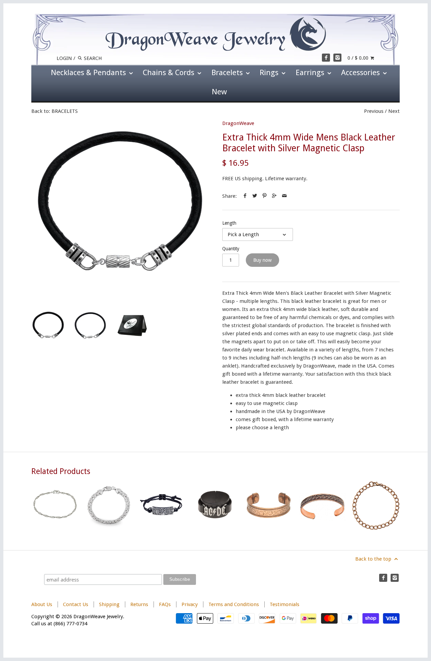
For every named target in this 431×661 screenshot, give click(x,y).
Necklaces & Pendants (89, 72)
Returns (140, 604)
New (219, 91)
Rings (270, 72)
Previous (374, 111)
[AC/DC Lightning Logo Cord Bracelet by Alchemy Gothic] (162, 505)
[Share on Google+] (274, 196)
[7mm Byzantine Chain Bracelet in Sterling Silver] (109, 505)
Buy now (262, 260)
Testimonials (284, 604)
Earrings (311, 72)
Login (64, 58)
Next (394, 111)
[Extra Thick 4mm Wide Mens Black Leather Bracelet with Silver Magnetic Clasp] (120, 208)
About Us (41, 604)
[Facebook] (326, 58)
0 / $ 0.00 (358, 58)
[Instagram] (337, 58)
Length (229, 223)
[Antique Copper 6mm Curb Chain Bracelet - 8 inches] (376, 505)
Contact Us (75, 604)
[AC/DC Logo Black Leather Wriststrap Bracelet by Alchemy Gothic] (215, 505)
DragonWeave (238, 123)
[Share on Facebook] (245, 196)
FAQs (165, 604)
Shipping (109, 604)
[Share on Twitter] (255, 196)
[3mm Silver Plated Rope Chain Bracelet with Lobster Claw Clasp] (55, 505)
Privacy (189, 604)
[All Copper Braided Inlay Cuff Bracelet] (322, 505)
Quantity (230, 248)
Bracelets (228, 72)
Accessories (361, 72)
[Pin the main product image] (264, 196)
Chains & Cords (169, 72)
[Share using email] (284, 196)
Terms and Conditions (233, 604)
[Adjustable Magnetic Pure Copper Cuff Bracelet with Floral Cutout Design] (269, 505)
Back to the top (374, 559)
